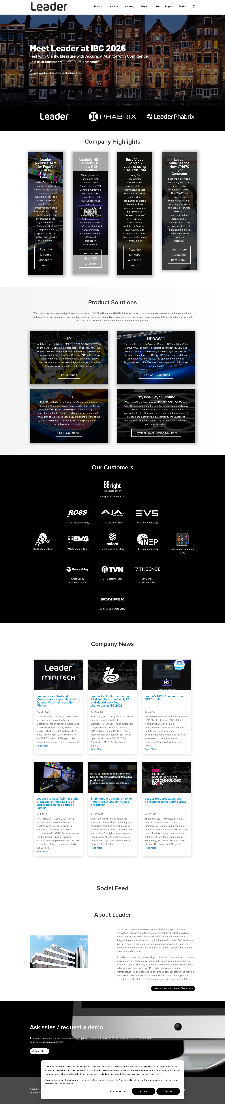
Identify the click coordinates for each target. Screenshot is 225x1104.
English (182, 6)
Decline (168, 1091)
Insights (144, 6)
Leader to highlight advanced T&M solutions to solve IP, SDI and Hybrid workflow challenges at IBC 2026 (111, 701)
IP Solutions (69, 375)
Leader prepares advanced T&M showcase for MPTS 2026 (166, 800)
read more (42, 745)
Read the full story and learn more (45, 257)
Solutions (113, 6)
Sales (158, 6)
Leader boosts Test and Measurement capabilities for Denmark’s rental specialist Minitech (56, 701)
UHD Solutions (69, 433)
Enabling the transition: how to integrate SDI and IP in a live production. (111, 802)
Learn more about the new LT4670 (179, 255)
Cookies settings (119, 1091)
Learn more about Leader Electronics (173, 988)
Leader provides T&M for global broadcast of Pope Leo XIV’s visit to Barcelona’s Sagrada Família (58, 803)
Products (98, 6)
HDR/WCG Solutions (156, 375)
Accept (143, 1091)
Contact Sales (39, 1051)
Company (129, 6)
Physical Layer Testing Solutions (156, 433)
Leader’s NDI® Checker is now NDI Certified (165, 698)
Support (168, 6)
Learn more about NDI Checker (90, 259)
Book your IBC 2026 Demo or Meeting (53, 73)
